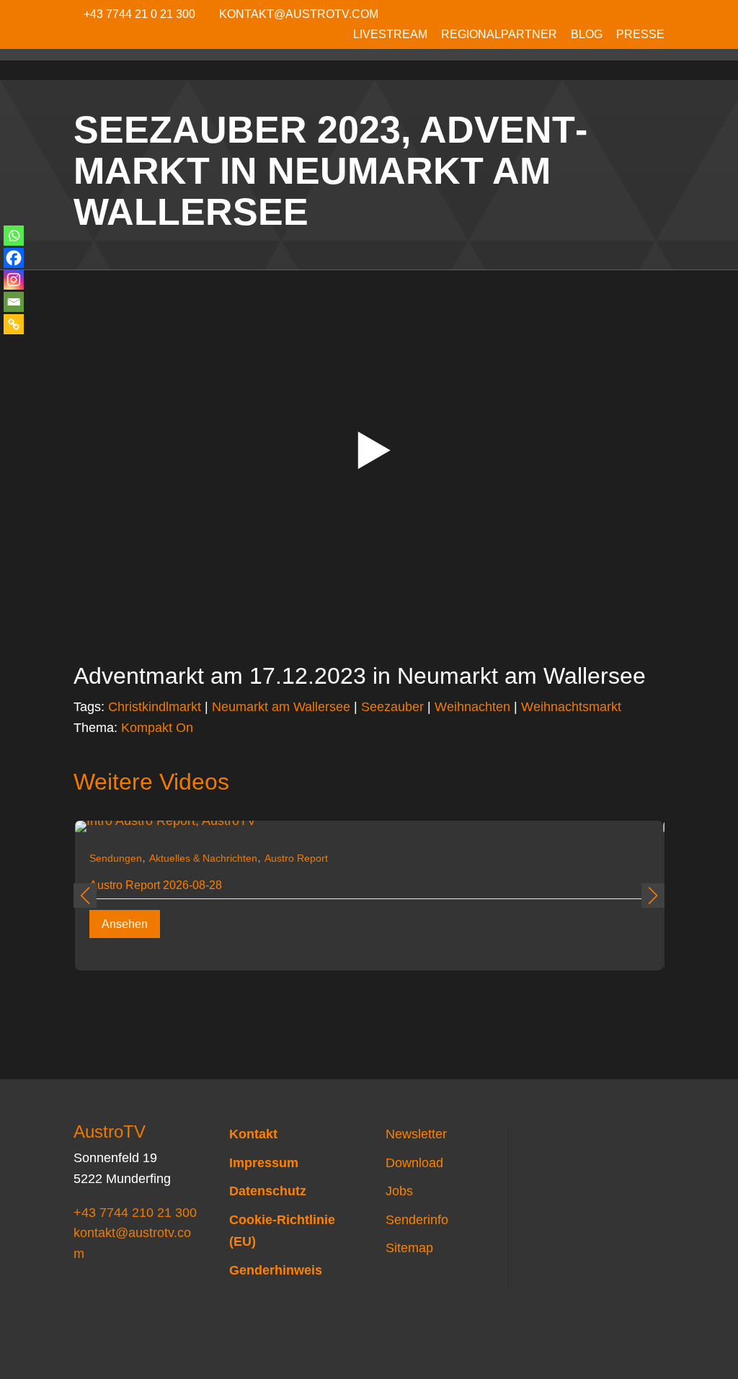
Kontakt (253, 1134)
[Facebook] (14, 258)
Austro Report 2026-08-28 (155, 885)
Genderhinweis (275, 1270)
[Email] (14, 302)
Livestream (390, 34)
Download (414, 1163)
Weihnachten (472, 707)
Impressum (263, 1163)
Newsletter (416, 1134)
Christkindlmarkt (154, 707)
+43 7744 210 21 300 (135, 1212)
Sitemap (409, 1248)
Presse (640, 34)
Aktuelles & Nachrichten (203, 858)
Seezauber (392, 707)
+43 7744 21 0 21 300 (139, 14)
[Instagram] (14, 279)
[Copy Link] (14, 324)
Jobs (399, 1191)
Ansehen (125, 924)
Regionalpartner (499, 34)
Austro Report (296, 858)
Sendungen (115, 858)
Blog (587, 34)
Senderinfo (417, 1220)
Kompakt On (157, 727)
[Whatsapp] (14, 236)
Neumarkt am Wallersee (281, 707)
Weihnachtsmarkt (571, 707)
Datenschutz (267, 1191)
